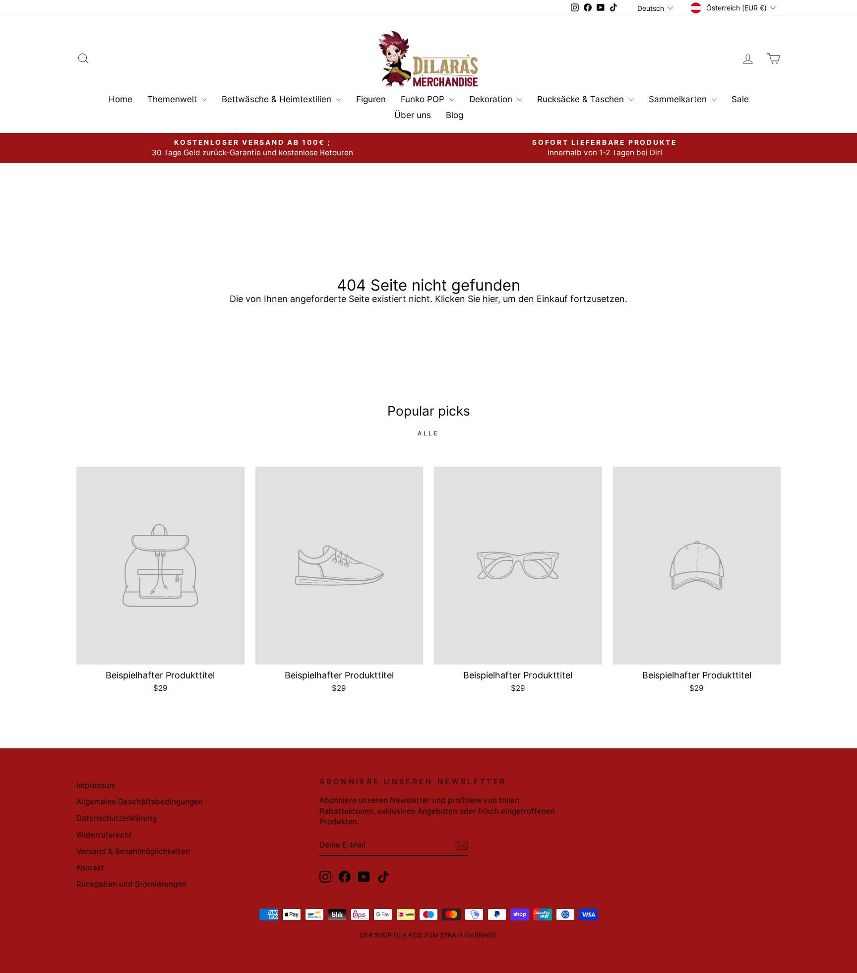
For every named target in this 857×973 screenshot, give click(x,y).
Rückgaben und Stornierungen (131, 884)
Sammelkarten (679, 99)
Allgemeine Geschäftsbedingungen (139, 801)
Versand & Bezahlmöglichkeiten (133, 851)
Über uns (412, 115)
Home (120, 99)
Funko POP (424, 99)
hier (490, 299)
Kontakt (90, 867)
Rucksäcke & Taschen (581, 99)
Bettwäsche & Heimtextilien (278, 99)
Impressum (96, 785)
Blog (454, 115)
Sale (740, 99)
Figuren (371, 99)
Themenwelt (173, 99)
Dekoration (492, 99)
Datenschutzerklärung (116, 818)
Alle (428, 433)
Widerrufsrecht (104, 835)
